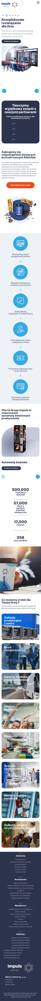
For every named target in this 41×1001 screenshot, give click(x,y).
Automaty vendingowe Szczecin (20, 947)
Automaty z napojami (20, 867)
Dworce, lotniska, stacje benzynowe (20, 914)
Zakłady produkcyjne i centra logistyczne (20, 909)
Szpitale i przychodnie (20, 921)
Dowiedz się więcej (11, 41)
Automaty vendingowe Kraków (20, 942)
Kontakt (19, 997)
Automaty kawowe (20, 859)
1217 (13, 139)
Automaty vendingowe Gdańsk (21, 940)
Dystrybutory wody (20, 869)
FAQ (29, 997)
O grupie (13, 997)
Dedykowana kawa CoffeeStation (20, 895)
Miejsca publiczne (20, 916)
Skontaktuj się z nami (20, 185)
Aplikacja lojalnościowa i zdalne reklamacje (20, 888)
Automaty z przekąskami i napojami (20, 862)
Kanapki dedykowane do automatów (20, 893)
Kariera (24, 997)
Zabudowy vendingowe (20, 883)
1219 (13, 123)
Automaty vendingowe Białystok (20, 937)
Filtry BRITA (20, 890)
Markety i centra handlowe (20, 924)
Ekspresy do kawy (20, 872)
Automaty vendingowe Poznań (20, 945)
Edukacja (20, 919)
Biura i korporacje (20, 911)
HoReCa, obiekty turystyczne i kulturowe (20, 926)
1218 (13, 134)
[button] (6, 15)
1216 (13, 129)
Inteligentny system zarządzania (20, 898)
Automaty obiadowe (20, 864)
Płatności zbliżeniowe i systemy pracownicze (20, 885)
